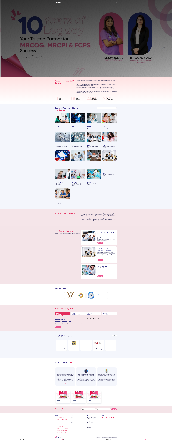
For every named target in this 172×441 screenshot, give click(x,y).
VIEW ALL (114, 335)
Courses (72, 422)
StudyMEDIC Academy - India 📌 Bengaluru (61, 420)
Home (72, 417)
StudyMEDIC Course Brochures (91, 417)
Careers (72, 423)
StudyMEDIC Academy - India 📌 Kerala (61, 424)
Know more (100, 242)
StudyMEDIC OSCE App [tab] (89, 314)
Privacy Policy (89, 427)
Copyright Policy (89, 426)
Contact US (72, 426)
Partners (72, 421)
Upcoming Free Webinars (90, 421)
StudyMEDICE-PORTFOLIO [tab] (105, 314)
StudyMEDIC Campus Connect (91, 418)
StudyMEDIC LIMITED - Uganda (61, 432)
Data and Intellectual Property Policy (92, 423)
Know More (58, 327)
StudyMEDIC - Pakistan (60, 426)
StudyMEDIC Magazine (90, 422)
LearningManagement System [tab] (76, 314)
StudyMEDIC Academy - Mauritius (62, 430)
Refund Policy (89, 424)
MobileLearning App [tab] (58, 314)
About (72, 418)
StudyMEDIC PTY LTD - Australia (62, 428)
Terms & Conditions (89, 428)
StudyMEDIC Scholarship (74, 419)
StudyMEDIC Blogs (74, 424)
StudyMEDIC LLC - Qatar (60, 417)
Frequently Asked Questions (91, 419)
